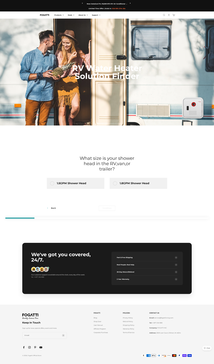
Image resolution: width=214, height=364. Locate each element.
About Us (82, 15)
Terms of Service (128, 332)
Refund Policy (128, 321)
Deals (70, 15)
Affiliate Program (100, 329)
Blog (95, 318)
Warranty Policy (128, 329)
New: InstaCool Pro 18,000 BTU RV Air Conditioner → (107, 4)
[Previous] (83, 3)
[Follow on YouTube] (40, 347)
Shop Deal (97, 321)
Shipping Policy (128, 325)
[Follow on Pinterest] (35, 347)
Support (95, 15)
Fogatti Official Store (34, 355)
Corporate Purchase (101, 332)
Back (53, 208)
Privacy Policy (128, 318)
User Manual (98, 325)
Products (58, 15)
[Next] (131, 3)
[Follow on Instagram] (29, 347)
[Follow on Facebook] (23, 347)
